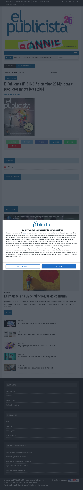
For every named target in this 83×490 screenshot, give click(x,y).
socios (24, 233)
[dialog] (41, 245)
